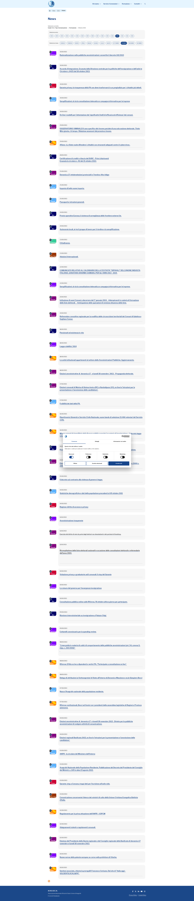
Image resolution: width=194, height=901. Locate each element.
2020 (82, 36)
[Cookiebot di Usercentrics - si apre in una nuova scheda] (122, 436)
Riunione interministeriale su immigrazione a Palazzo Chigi (83, 615)
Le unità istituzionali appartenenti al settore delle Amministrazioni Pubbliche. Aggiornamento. (97, 360)
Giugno (96, 43)
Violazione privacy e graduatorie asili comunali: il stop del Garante (85, 574)
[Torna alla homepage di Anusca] (51, 3)
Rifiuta (75, 463)
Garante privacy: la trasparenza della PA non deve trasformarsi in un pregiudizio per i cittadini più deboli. (101, 88)
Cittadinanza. (65, 243)
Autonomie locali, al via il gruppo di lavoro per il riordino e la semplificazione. (90, 229)
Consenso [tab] (74, 441)
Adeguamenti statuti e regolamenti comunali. (78, 827)
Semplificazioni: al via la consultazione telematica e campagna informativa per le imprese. (95, 287)
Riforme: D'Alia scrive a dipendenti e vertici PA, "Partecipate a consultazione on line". (93, 664)
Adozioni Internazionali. (69, 257)
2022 (72, 36)
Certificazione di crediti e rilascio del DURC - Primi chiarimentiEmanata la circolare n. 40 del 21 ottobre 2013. (84, 159)
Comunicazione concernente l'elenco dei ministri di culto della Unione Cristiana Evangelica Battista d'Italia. (99, 798)
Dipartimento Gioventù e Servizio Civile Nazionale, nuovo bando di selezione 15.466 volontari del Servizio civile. (101, 418)
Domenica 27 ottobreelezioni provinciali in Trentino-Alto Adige (84, 175)
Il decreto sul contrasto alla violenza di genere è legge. (81, 480)
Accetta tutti (119, 463)
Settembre (116, 43)
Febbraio (70, 43)
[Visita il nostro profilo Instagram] (144, 892)
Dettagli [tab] (97, 441)
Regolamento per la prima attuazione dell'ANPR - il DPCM (82, 814)
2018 (92, 36)
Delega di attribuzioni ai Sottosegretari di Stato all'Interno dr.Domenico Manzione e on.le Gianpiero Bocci (101, 678)
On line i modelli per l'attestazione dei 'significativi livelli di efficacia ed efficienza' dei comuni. (96, 115)
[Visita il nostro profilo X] (135, 892)
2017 (97, 36)
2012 (122, 36)
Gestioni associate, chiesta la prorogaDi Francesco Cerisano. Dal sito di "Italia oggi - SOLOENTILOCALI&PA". (93, 872)
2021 (77, 36)
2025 (57, 36)
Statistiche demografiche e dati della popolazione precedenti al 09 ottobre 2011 (91, 493)
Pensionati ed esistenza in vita (72, 333)
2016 (102, 36)
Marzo (77, 43)
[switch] (88, 457)
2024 (62, 36)
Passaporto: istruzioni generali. (72, 202)
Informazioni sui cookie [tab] (119, 441)
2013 (58, 10)
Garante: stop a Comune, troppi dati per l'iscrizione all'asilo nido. (85, 784)
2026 (51, 36)
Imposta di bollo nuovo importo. (72, 188)
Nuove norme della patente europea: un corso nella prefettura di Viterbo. (88, 857)
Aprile (83, 43)
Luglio (102, 43)
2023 (67, 36)
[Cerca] (145, 4)
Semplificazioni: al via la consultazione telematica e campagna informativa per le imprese (95, 101)
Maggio (89, 43)
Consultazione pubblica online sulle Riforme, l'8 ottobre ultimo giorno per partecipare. (93, 602)
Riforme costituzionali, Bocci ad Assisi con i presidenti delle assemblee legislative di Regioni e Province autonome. (101, 706)
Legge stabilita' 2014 (68, 346)
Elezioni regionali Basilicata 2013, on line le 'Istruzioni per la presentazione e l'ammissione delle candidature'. (97, 739)
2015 (107, 36)
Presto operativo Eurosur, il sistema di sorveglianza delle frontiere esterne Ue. (90, 216)
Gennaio (63, 43)
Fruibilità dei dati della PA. (70, 404)
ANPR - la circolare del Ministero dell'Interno (77, 754)
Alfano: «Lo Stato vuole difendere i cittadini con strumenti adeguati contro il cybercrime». (95, 145)
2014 (112, 36)
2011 (127, 36)
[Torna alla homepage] (50, 10)
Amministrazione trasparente (71, 521)
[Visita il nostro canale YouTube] (141, 892)
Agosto (108, 43)
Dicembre (139, 43)
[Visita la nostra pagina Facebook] (132, 892)
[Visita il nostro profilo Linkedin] (138, 892)
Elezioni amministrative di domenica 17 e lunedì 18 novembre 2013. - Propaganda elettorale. (97, 374)
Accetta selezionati (97, 463)
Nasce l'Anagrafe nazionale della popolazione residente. (82, 691)
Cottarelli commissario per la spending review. (78, 632)
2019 (87, 36)
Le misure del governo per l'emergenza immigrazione (81, 588)
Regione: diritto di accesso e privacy (74, 507)
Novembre (131, 43)
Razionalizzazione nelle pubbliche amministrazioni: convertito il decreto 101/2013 (92, 55)
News (53, 10)
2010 (132, 36)
